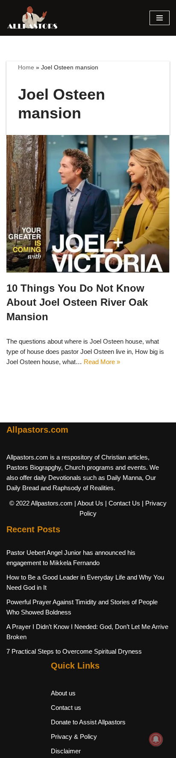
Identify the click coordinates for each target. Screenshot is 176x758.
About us (63, 693)
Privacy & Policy (74, 736)
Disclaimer (66, 751)
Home (26, 67)
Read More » (102, 361)
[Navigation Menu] (160, 18)
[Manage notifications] (156, 739)
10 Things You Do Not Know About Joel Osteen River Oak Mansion (77, 302)
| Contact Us (122, 503)
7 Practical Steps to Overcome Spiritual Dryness (74, 651)
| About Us (88, 503)
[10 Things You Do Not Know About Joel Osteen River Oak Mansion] (88, 203)
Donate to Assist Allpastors (88, 722)
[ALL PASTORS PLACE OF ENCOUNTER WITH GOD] (32, 18)
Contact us (66, 707)
